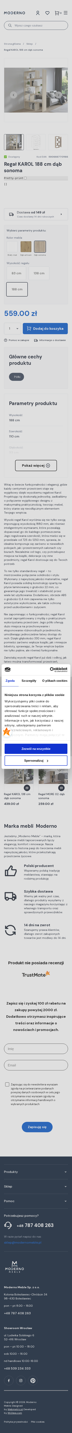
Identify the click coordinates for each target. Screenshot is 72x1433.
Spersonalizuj (33, 760)
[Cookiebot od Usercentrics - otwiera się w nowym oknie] (50, 669)
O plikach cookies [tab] (54, 680)
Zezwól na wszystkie (36, 748)
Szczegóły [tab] (29, 680)
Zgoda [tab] (10, 680)
